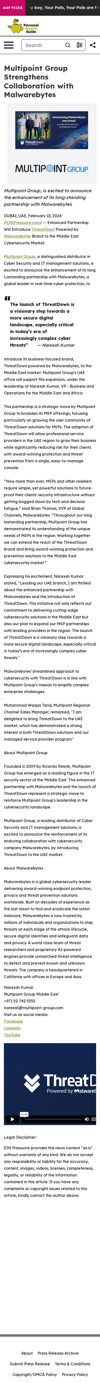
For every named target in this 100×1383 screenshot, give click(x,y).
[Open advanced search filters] (79, 45)
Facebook (13, 1021)
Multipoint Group (19, 256)
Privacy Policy (75, 1374)
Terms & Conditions (72, 1363)
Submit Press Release (30, 1363)
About (27, 1353)
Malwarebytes (17, 236)
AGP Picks (13, 8)
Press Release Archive (58, 1353)
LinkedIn (12, 1028)
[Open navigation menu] (9, 45)
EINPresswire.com (23, 222)
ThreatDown (43, 229)
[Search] (68, 45)
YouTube (12, 1034)
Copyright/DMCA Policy (34, 1374)
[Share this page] (92, 45)
